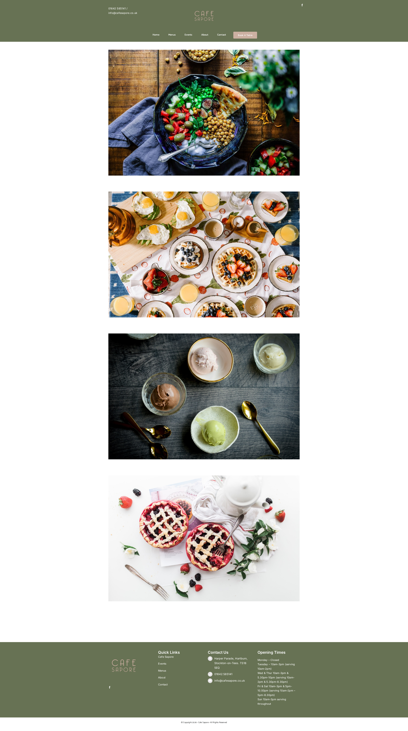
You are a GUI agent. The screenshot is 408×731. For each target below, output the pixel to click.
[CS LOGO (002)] (204, 5)
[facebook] (302, 5)
